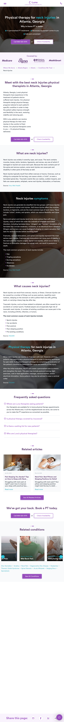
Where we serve (9, 68)
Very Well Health (14, 185)
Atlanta (33, 68)
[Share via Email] (33, 718)
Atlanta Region (23, 68)
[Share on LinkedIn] (48, 718)
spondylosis (5, 571)
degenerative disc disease (39, 566)
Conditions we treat (45, 68)
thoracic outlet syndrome (10, 568)
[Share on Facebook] (41, 718)
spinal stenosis (26, 568)
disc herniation (6, 566)
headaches (54, 566)
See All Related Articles (32, 497)
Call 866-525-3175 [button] (20, 42)
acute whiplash (39, 568)
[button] (5, 3)
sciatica (17, 566)
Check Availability (43, 42)
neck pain (25, 566)
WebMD (12, 336)
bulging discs (51, 568)
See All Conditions (32, 576)
